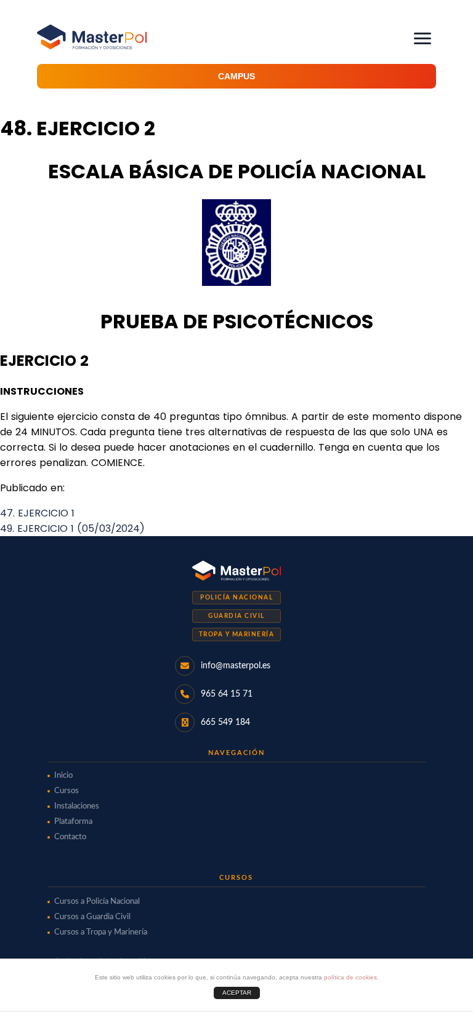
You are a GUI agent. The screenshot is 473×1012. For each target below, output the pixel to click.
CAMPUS (236, 76)
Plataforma (73, 822)
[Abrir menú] (422, 38)
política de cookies (350, 977)
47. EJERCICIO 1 (37, 513)
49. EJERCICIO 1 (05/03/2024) (72, 528)
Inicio (63, 776)
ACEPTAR (236, 992)
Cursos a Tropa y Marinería (100, 932)
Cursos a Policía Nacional (97, 902)
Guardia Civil (236, 616)
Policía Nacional (236, 598)
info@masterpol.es (235, 666)
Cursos (66, 791)
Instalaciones (76, 806)
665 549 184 (225, 722)
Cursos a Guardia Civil (92, 917)
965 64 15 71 (227, 694)
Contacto (70, 837)
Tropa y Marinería (237, 634)
